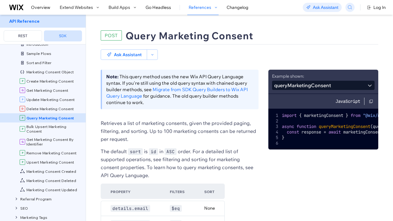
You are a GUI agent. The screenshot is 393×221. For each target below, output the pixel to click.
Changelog (237, 7)
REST (22, 35)
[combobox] (323, 85)
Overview (40, 7)
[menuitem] (43, 30)
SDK (63, 35)
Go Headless (158, 7)
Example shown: (288, 76)
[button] (124, 55)
